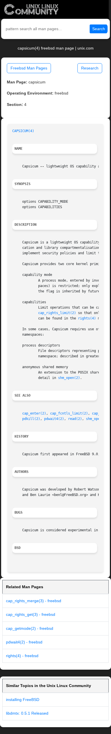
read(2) (75, 419)
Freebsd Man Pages (29, 68)
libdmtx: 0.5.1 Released (27, 713)
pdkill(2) (31, 419)
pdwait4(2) (54, 419)
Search (98, 28)
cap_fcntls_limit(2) (69, 413)
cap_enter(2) (34, 413)
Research (89, 68)
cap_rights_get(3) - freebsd (30, 614)
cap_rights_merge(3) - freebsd (33, 600)
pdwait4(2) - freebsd (24, 642)
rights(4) (87, 318)
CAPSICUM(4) (23, 131)
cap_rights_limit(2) (57, 313)
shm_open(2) (69, 378)
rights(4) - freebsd (22, 655)
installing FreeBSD (22, 699)
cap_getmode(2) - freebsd (29, 628)
